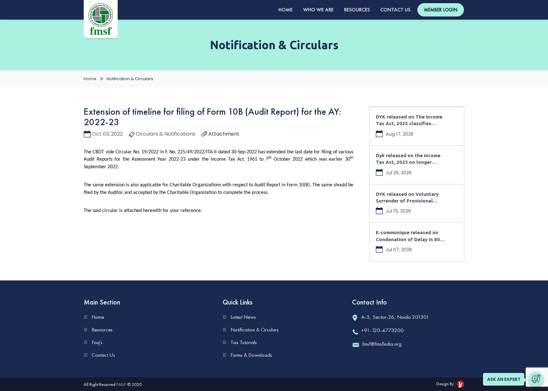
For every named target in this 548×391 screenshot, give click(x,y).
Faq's (97, 342)
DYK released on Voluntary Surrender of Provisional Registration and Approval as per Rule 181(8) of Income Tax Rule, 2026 (410, 197)
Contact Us (395, 9)
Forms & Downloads (251, 354)
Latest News (243, 316)
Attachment (223, 134)
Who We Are (318, 9)
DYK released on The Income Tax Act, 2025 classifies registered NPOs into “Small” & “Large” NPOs (412, 120)
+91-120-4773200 (382, 330)
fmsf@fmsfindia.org (381, 343)
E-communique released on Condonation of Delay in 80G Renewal (409, 236)
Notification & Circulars (255, 329)
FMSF (121, 384)
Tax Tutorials (244, 342)
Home (285, 9)
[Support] (536, 379)
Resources (357, 9)
